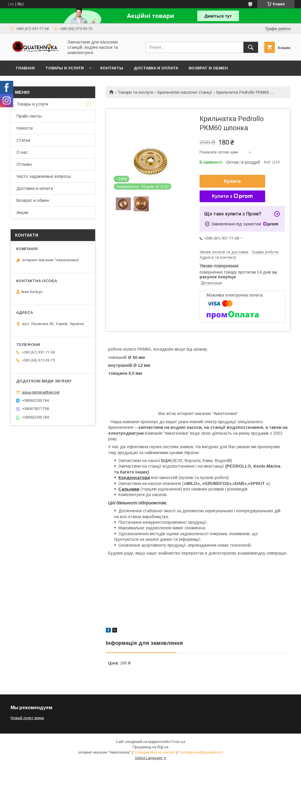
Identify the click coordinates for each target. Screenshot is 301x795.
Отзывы (24, 164)
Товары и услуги (64, 68)
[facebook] (108, 631)
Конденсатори (134, 477)
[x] (114, 631)
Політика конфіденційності (200, 752)
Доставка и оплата (156, 68)
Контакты (111, 68)
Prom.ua (178, 742)
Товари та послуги (135, 92)
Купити (232, 181)
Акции (22, 212)
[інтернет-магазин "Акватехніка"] (36, 52)
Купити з (222, 196)
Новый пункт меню (27, 718)
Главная (25, 68)
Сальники (128, 489)
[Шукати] (250, 47)
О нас (22, 152)
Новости (24, 128)
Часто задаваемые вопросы (43, 176)
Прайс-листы (29, 116)
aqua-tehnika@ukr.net (40, 392)
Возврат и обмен (208, 68)
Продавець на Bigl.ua (150, 747)
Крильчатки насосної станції (185, 92)
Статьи (23, 140)
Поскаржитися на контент (154, 752)
